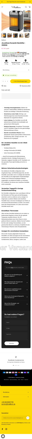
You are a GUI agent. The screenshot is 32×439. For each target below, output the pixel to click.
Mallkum (3, 40)
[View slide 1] (13, 365)
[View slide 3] (17, 365)
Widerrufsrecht (6, 379)
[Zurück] (2, 2)
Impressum (26, 379)
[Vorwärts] (30, 2)
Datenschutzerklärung (13, 379)
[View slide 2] (15, 365)
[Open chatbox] (3, 436)
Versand (22, 379)
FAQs (12, 267)
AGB (19, 379)
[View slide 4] (19, 365)
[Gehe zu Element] (3, 35)
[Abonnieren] (27, 417)
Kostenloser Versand (16, 2)
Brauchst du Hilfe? (26, 85)
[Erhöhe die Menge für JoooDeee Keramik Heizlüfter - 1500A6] (7, 81)
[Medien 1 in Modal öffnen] (20, 13)
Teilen (5, 85)
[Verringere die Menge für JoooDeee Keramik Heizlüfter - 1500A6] (3, 81)
